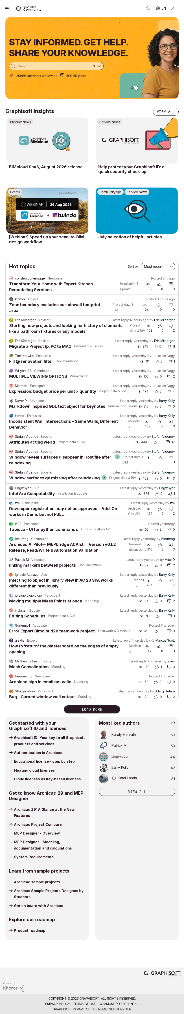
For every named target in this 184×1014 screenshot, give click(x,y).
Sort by (133, 266)
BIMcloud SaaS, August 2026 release (46, 166)
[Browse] (9, 8)
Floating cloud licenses (34, 770)
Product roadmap (29, 930)
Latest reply (120, 320)
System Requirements (34, 857)
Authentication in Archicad (38, 752)
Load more (92, 709)
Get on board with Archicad (38, 905)
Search (148, 8)
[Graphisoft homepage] (162, 974)
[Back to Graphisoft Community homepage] (30, 8)
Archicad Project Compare (38, 824)
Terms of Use (84, 1004)
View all (166, 111)
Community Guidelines (118, 1004)
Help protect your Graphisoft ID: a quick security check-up (131, 169)
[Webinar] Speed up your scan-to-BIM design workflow (46, 239)
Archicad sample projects (37, 882)
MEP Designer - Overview (37, 833)
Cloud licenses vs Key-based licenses (47, 779)
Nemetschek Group (114, 1009)
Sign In (175, 8)
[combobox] (56, 66)
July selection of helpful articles (130, 237)
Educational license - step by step (44, 761)
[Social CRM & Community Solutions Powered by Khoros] (13, 987)
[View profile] (11, 278)
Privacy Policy (57, 1004)
